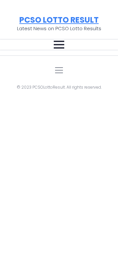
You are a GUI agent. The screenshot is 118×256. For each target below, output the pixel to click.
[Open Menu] (59, 44)
